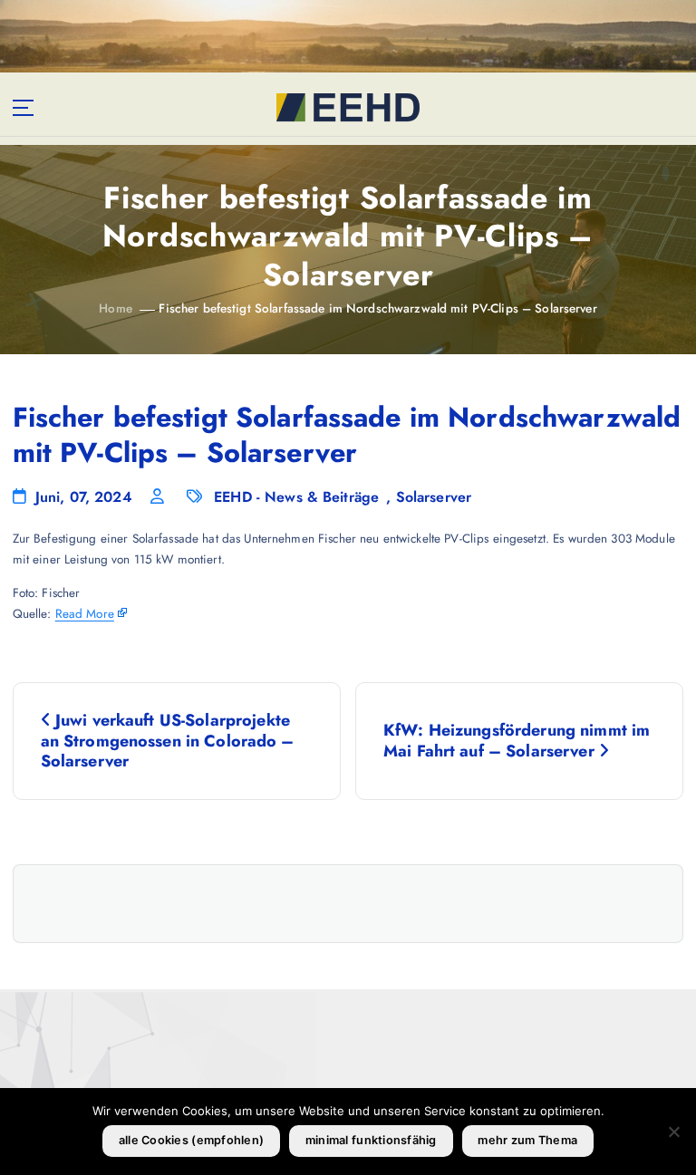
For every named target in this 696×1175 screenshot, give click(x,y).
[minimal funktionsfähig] (673, 1131)
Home (115, 308)
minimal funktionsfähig (371, 1140)
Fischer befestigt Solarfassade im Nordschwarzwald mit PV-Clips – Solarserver (377, 308)
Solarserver (434, 496)
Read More (84, 613)
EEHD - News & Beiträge (296, 496)
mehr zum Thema (527, 1140)
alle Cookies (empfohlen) (191, 1140)
